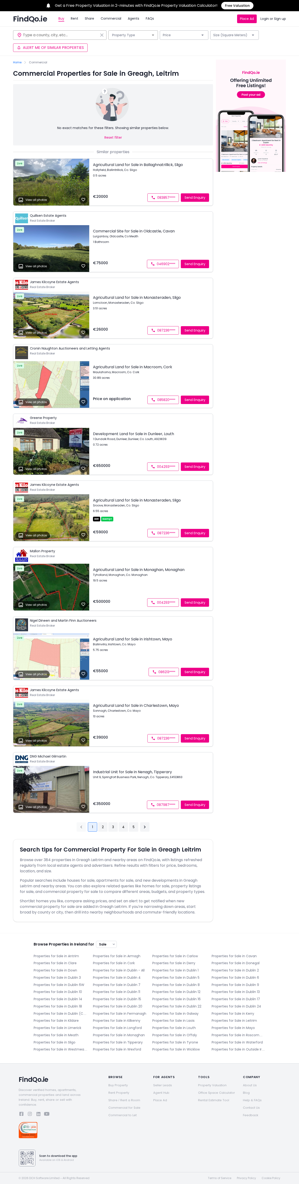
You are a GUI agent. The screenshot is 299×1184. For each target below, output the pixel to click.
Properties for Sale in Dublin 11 (116, 992)
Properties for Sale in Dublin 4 (117, 977)
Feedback (250, 1115)
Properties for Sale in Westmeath (60, 1049)
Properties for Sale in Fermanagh (119, 1013)
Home (17, 62)
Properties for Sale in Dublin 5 (175, 977)
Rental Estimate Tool (213, 1100)
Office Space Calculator (216, 1092)
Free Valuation (237, 5)
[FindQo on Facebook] (21, 1114)
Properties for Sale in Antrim (56, 956)
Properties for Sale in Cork (114, 963)
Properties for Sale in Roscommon (238, 1035)
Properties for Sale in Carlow (175, 956)
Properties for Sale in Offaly (174, 1035)
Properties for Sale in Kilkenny (116, 1020)
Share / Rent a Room (124, 1100)
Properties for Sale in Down (55, 970)
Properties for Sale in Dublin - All (119, 970)
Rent (74, 18)
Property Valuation (212, 1085)
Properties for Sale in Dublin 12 (176, 992)
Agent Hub (161, 1092)
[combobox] (60, 35)
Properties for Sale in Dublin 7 (116, 985)
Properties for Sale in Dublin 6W (59, 985)
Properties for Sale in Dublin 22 (176, 1006)
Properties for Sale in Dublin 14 (58, 999)
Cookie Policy (271, 1178)
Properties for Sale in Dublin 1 (175, 970)
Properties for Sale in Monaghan (119, 1035)
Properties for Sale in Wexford (117, 1049)
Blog (246, 1092)
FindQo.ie (30, 19)
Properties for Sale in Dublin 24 (236, 1006)
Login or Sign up (273, 19)
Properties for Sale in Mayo (233, 1028)
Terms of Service (219, 1178)
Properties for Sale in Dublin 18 (58, 1006)
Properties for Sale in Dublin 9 (235, 985)
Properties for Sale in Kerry (233, 1013)
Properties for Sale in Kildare (56, 1020)
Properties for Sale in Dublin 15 (117, 999)
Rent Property (118, 1092)
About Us (250, 1085)
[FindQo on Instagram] (30, 1114)
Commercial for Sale (124, 1107)
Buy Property (118, 1085)
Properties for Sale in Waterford (237, 1042)
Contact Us (251, 1107)
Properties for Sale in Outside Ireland (238, 1049)
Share (89, 18)
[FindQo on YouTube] (47, 1114)
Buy (61, 18)
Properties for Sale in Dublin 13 (236, 992)
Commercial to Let (122, 1115)
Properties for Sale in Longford (117, 1028)
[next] (145, 827)
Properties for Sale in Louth (174, 1028)
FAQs (150, 18)
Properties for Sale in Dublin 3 (57, 977)
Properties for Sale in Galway (175, 1013)
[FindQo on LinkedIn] (38, 1114)
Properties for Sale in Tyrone (175, 1042)
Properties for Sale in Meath (56, 1035)
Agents (133, 18)
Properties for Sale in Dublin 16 (176, 999)
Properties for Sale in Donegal (236, 963)
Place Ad (247, 19)
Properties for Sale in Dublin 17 (236, 999)
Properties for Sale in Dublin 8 (176, 985)
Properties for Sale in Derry (173, 963)
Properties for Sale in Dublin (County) (60, 1013)
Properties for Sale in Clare (55, 963)
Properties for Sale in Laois (173, 1020)
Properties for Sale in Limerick (57, 1028)
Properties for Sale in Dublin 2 (235, 970)
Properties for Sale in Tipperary (118, 1042)
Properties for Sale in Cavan (234, 956)
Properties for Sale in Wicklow (176, 1049)
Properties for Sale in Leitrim (234, 1020)
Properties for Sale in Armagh (116, 956)
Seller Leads (162, 1085)
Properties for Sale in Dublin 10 (58, 992)
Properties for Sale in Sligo (54, 1042)
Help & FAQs (252, 1100)
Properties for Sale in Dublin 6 (235, 977)
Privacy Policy (246, 1178)
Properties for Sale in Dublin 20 (117, 1006)
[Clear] (102, 35)
